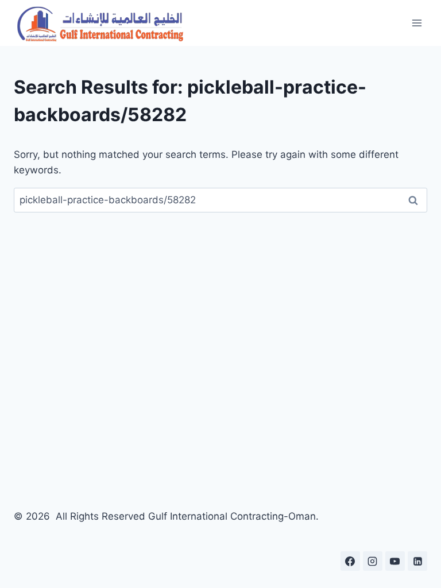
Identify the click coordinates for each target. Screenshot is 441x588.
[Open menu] (416, 23)
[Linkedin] (417, 561)
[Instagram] (372, 561)
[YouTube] (395, 561)
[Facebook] (350, 561)
